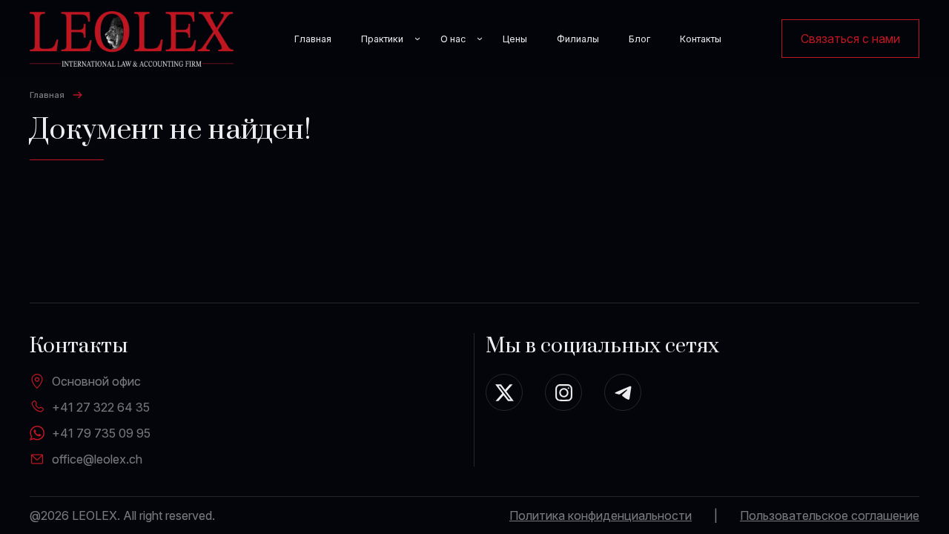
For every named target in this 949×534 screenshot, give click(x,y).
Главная (312, 38)
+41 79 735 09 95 (101, 433)
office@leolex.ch (97, 459)
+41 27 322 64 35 (101, 407)
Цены (515, 38)
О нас (453, 38)
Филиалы (578, 38)
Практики (382, 38)
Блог (639, 38)
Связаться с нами (850, 38)
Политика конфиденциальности (600, 515)
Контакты (700, 38)
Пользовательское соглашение (829, 515)
